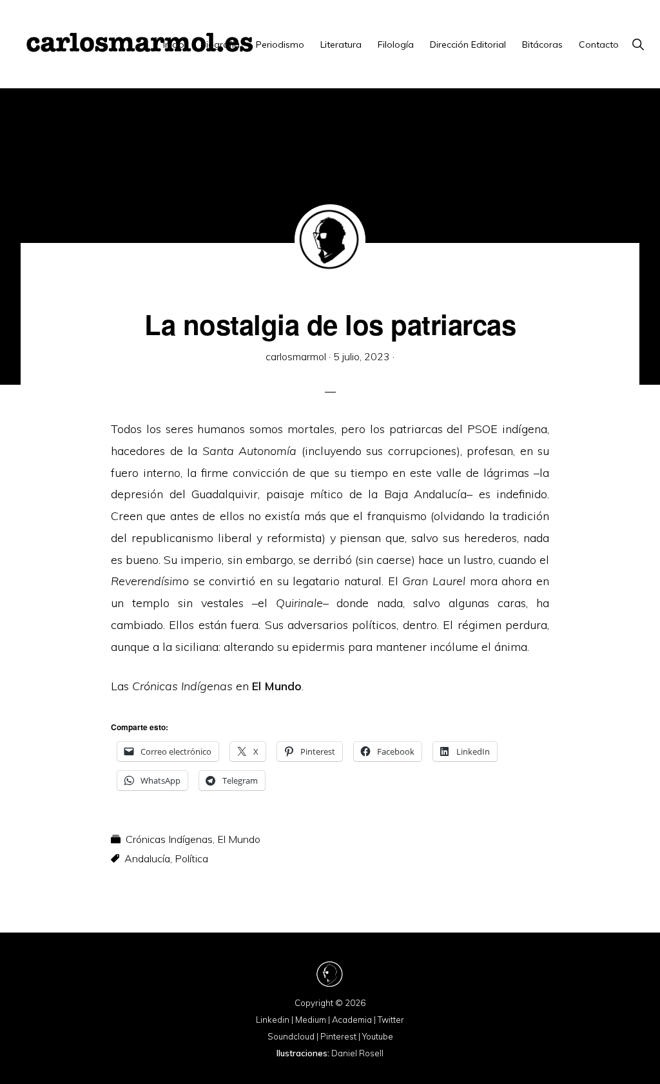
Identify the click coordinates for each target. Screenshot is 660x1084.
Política (191, 858)
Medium (310, 1019)
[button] (637, 44)
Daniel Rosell (357, 1053)
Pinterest (338, 1036)
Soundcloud (291, 1036)
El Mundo (277, 686)
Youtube (377, 1036)
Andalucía (147, 858)
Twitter (391, 1019)
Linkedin (272, 1019)
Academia (352, 1019)
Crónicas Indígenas (169, 839)
